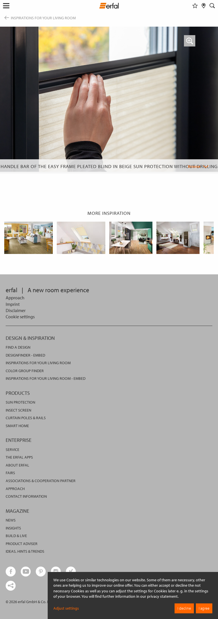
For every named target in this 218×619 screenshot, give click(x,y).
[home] (109, 6)
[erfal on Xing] (71, 571)
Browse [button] (194, 166)
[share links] (11, 586)
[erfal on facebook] (11, 571)
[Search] (212, 5)
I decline (184, 608)
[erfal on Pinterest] (41, 571)
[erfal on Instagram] (56, 571)
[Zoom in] (189, 40)
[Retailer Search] (204, 5)
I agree (204, 608)
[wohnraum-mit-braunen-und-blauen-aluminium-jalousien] (28, 238)
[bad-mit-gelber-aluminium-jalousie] (81, 238)
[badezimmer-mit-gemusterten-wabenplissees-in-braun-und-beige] (178, 238)
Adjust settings (66, 608)
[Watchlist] (195, 5)
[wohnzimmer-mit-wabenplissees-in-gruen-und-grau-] (130, 238)
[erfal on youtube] (26, 571)
